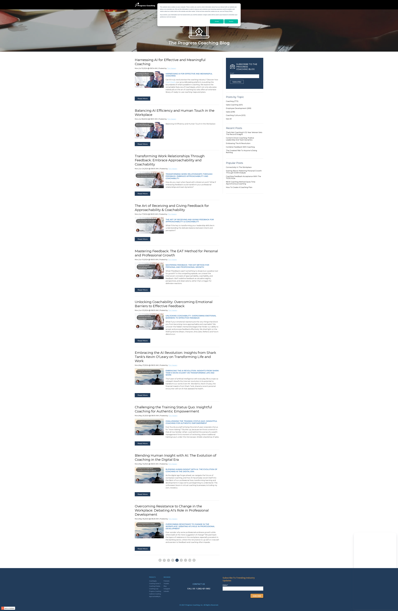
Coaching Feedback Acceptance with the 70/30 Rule (243, 177)
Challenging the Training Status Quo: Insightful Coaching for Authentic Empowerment (173, 409)
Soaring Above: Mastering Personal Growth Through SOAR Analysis (244, 172)
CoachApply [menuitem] (153, 581)
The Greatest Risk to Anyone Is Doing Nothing (241, 151)
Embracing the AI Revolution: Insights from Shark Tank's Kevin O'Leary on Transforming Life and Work (175, 357)
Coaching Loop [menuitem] (153, 589)
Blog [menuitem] (165, 586)
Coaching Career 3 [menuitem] (155, 583)
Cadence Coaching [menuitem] (155, 594)
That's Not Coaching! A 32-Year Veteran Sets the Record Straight (244, 133)
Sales (230, 112)
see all (229, 119)
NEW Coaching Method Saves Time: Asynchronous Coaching (240, 183)
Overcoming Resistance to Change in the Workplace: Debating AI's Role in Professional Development (172, 510)
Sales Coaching (234, 105)
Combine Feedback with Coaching (240, 147)
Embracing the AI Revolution (238, 143)
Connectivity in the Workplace (239, 167)
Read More (143, 99)
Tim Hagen (171, 68)
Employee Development (238, 108)
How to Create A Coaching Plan (239, 187)
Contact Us (199, 584)
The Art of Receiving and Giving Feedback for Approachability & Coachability (172, 208)
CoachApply (171, 82)
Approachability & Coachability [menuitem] (155, 596)
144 (189, 560)
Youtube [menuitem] (166, 583)
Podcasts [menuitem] (166, 581)
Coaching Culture (236, 115)
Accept (217, 21)
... (168, 560)
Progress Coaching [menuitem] (155, 591)
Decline (231, 21)
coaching (232, 101)
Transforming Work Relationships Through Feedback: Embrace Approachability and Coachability (170, 160)
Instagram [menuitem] (167, 589)
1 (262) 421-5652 (203, 588)
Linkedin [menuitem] (166, 591)
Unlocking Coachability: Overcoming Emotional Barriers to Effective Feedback (173, 304)
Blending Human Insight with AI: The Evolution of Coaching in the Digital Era (175, 457)
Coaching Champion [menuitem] (155, 586)
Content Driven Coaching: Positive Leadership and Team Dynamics (240, 139)
